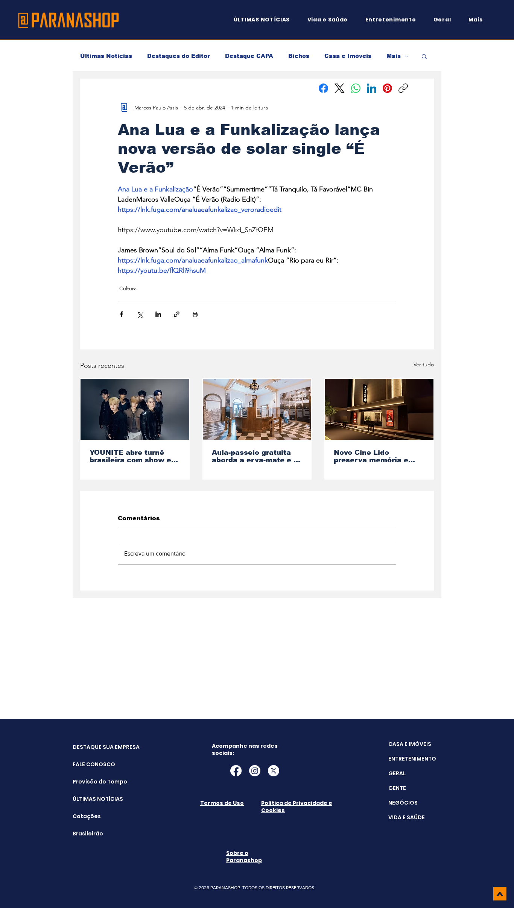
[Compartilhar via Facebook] (121, 314)
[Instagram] (254, 770)
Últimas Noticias (106, 56)
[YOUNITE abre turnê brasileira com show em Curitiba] (135, 409)
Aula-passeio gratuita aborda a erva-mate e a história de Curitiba (255, 456)
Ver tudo (424, 364)
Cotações (87, 816)
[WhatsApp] (355, 88)
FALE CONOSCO (92, 764)
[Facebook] (323, 88)
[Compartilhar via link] (176, 314)
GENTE (397, 788)
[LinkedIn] (371, 88)
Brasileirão (88, 833)
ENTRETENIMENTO (412, 758)
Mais (393, 56)
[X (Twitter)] (340, 88)
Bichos (298, 56)
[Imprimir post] (195, 314)
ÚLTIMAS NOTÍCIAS (92, 799)
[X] (273, 770)
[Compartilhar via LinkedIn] (158, 314)
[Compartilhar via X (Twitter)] (139, 314)
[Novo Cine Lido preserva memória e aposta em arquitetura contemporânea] (379, 409)
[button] (479, 19)
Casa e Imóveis (347, 56)
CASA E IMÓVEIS (409, 744)
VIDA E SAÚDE (406, 817)
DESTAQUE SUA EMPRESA (92, 747)
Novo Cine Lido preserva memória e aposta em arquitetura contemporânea (375, 456)
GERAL (397, 773)
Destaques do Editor (178, 56)
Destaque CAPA (249, 56)
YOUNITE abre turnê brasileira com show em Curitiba (134, 456)
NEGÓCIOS (403, 802)
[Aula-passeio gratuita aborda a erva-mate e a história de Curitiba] (257, 409)
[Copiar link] (403, 88)
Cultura (128, 288)
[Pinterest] (387, 88)
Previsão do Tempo (92, 781)
